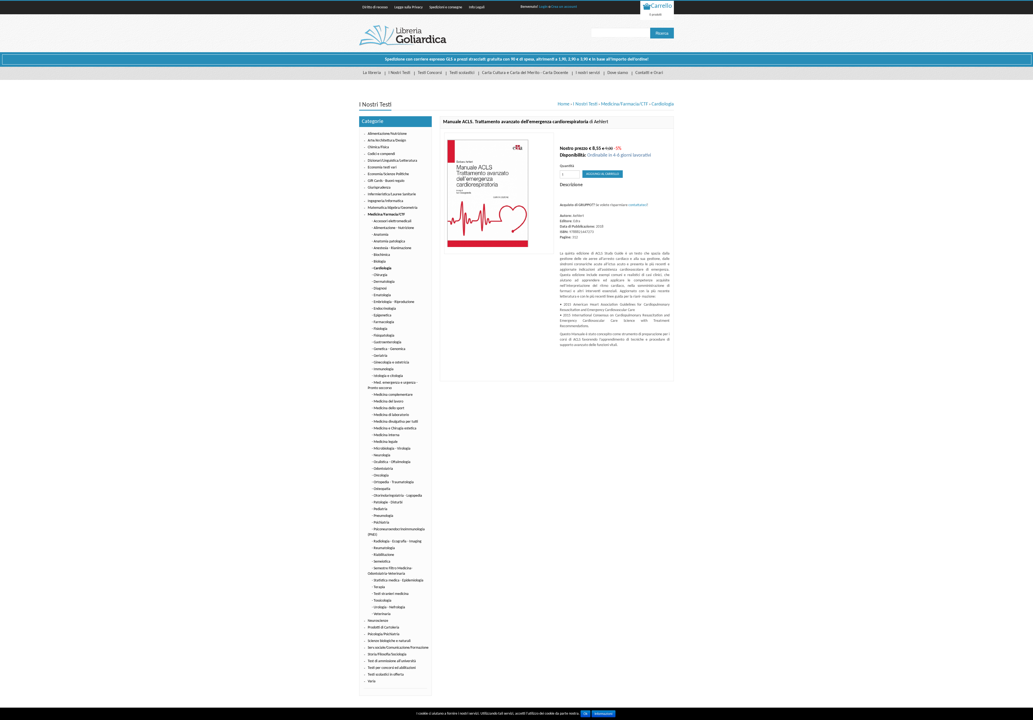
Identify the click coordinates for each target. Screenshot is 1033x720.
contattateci (637, 205)
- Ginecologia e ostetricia (390, 363)
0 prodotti (655, 14)
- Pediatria (379, 509)
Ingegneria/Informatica (385, 201)
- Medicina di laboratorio (390, 415)
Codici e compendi (381, 154)
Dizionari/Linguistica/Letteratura (392, 161)
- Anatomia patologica (388, 241)
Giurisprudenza (379, 188)
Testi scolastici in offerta (386, 675)
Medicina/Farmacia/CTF (624, 104)
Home (563, 104)
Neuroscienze (378, 621)
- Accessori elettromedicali (391, 221)
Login (543, 7)
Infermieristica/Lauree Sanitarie (392, 194)
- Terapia (378, 587)
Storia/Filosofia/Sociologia (387, 654)
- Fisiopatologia (383, 336)
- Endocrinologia (384, 309)
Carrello (661, 6)
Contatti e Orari (649, 73)
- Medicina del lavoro (387, 402)
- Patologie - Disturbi (387, 502)
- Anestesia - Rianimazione (391, 248)
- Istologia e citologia (387, 376)
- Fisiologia (379, 329)
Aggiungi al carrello (602, 174)
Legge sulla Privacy (408, 7)
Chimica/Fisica (378, 147)
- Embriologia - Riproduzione (393, 302)
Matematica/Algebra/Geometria (393, 208)
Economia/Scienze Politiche (388, 174)
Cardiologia (663, 104)
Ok (585, 714)
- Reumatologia (383, 548)
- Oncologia (380, 476)
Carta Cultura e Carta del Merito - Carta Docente (525, 73)
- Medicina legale (385, 442)
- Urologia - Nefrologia (388, 607)
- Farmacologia (383, 322)
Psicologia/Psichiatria (383, 634)
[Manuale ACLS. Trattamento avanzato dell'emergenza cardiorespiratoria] (499, 193)
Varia (372, 681)
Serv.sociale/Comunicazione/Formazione (398, 648)
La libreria (372, 73)
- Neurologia (381, 455)
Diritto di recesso (375, 7)
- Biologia (379, 262)
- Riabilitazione (383, 555)
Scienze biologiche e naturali (389, 641)
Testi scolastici (462, 73)
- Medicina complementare (392, 395)
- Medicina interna (385, 435)
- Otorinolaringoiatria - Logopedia (397, 496)
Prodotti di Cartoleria (383, 628)
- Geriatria (379, 356)
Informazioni (604, 714)
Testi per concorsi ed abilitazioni (392, 668)
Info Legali (476, 7)
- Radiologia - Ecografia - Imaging (397, 541)
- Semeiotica (381, 562)
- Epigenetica (381, 315)
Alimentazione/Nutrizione (387, 134)
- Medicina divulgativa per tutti (395, 422)
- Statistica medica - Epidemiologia (397, 580)
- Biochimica (381, 255)
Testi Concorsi (430, 73)
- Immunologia (383, 369)
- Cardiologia (381, 268)
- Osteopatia (381, 489)
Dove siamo (617, 73)
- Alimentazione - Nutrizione (393, 228)
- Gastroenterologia (386, 342)
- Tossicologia (381, 601)
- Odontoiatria (382, 469)
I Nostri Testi (399, 73)
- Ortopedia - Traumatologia (393, 482)
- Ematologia (381, 295)
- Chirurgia (379, 275)
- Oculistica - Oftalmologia (391, 462)
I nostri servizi (588, 73)
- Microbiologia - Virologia (391, 449)
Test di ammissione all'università (392, 661)
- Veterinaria (381, 614)
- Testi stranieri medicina (390, 594)
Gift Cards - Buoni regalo (386, 181)
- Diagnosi (379, 289)
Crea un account (564, 7)
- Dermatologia (383, 282)
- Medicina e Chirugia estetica (394, 428)
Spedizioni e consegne (445, 7)
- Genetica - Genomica (388, 349)
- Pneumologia (382, 516)
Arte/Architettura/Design (387, 141)
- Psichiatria (380, 523)
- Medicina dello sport (388, 408)
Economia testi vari (382, 167)
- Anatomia (380, 235)
